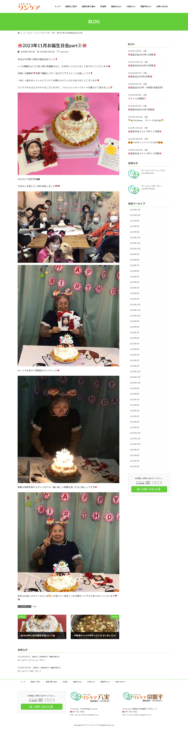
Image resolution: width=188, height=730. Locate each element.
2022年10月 (135, 383)
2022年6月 (134, 405)
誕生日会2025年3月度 (141, 109)
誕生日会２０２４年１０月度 (144, 153)
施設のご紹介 (35, 682)
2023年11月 (135, 310)
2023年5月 (134, 343)
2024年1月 (134, 299)
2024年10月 (135, 248)
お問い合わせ (120, 682)
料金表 (65, 682)
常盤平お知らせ (54, 656)
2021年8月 (134, 455)
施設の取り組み (51, 682)
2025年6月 (134, 220)
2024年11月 (135, 243)
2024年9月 (134, 254)
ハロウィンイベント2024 (145, 142)
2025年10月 (135, 215)
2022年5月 (134, 410)
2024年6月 (134, 271)
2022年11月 (135, 377)
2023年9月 (134, 321)
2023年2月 (134, 360)
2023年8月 (134, 327)
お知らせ (35, 656)
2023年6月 (134, 338)
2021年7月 (134, 461)
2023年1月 (134, 366)
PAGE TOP (181, 705)
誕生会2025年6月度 (140, 76)
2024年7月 (134, 265)
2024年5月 (134, 276)
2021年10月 (135, 444)
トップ (22, 682)
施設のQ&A (77, 682)
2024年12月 (135, 237)
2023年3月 (134, 355)
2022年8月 (134, 394)
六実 (34, 606)
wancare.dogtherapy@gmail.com (87, 715)
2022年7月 (134, 399)
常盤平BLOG (105, 682)
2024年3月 (134, 287)
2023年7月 (134, 332)
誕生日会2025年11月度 (141, 54)
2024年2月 (134, 293)
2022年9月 (134, 388)
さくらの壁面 (137, 98)
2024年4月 (134, 282)
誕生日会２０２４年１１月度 (144, 131)
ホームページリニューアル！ (153, 170)
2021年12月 (135, 433)
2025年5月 (134, 226)
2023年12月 (135, 304)
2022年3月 (134, 422)
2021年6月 (134, 466)
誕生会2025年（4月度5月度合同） (147, 87)
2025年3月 (134, 232)
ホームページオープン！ (151, 186)
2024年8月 (134, 260)
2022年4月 (134, 416)
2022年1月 (134, 427)
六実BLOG (91, 682)
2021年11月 (135, 438)
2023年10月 (135, 315)
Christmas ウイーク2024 (146, 120)
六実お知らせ (43, 656)
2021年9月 (134, 450)
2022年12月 (135, 371)
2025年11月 (135, 209)
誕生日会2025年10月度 (141, 65)
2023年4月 (134, 349)
